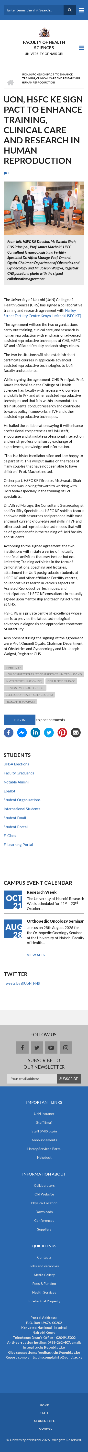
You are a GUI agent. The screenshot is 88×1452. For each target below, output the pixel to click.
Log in (19, 720)
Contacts (44, 1257)
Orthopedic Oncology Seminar (55, 921)
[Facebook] (8, 732)
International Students (22, 809)
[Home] (44, 32)
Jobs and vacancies (44, 1266)
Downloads (44, 1212)
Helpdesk (44, 1157)
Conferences (44, 1220)
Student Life (44, 1420)
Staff (44, 1413)
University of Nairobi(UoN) (25, 687)
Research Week (41, 892)
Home (44, 1405)
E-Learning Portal (18, 844)
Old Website (44, 1194)
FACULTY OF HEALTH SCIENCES (44, 45)
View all (35, 955)
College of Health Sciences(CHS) (29, 694)
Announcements (44, 1140)
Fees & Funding (44, 1283)
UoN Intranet (44, 1114)
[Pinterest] (62, 732)
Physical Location (44, 1203)
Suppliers (44, 1229)
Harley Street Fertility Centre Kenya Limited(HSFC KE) (44, 674)
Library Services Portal (44, 1149)
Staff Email (44, 1122)
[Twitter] (49, 732)
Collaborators (44, 1185)
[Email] (76, 732)
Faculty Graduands (19, 773)
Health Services (44, 1292)
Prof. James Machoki (20, 701)
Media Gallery (44, 1275)
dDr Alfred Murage (61, 681)
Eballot (9, 791)
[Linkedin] (35, 732)
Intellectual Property (44, 1301)
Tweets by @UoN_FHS (22, 983)
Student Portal (16, 827)
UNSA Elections (16, 764)
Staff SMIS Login (44, 1131)
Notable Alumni (16, 782)
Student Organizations (22, 800)
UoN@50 (45, 1428)
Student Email (15, 818)
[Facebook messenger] (22, 732)
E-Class (10, 835)
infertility (13, 667)
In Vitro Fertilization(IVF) (24, 681)
